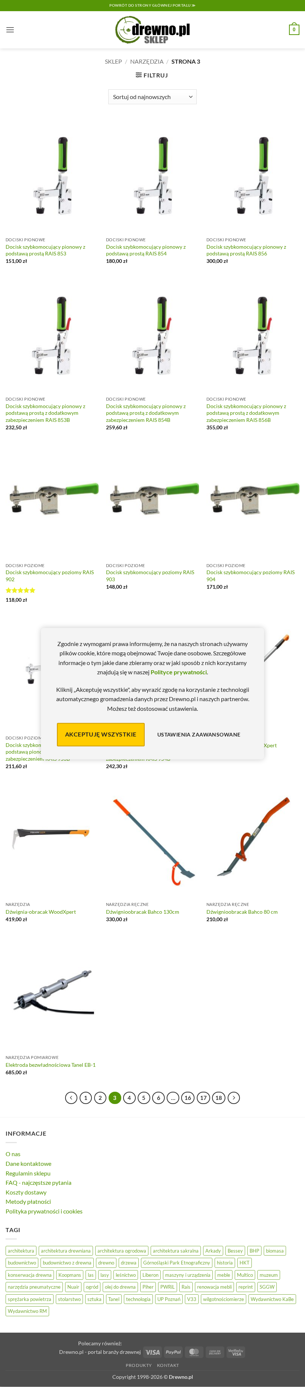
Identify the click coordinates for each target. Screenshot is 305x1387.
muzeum (269, 1275)
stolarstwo (69, 1299)
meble (223, 1275)
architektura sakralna (176, 1251)
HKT (245, 1263)
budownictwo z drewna (67, 1263)
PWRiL (167, 1287)
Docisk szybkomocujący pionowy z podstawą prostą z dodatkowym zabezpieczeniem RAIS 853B (45, 413)
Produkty (139, 1365)
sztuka (94, 1299)
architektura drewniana (66, 1251)
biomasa (275, 1251)
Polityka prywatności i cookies (44, 1211)
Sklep (113, 61)
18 (218, 1097)
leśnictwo (126, 1275)
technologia (138, 1299)
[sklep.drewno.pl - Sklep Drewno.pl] (152, 29)
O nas (13, 1153)
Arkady (213, 1251)
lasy (104, 1275)
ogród (92, 1287)
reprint (245, 1287)
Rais (186, 1287)
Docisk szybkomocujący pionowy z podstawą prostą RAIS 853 (45, 250)
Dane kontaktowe (28, 1163)
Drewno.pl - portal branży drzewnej (100, 1352)
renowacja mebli (214, 1287)
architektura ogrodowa (121, 1251)
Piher (148, 1287)
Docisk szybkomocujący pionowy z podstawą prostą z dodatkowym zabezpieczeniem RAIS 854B (146, 413)
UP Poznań (168, 1299)
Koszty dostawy (26, 1192)
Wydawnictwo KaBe (272, 1299)
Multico (245, 1275)
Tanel (113, 1299)
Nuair (73, 1287)
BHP (254, 1251)
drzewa (129, 1263)
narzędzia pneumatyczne (34, 1287)
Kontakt (168, 1365)
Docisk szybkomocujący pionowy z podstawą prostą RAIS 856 (246, 250)
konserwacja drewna (30, 1275)
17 (203, 1097)
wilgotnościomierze (223, 1299)
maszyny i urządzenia (188, 1275)
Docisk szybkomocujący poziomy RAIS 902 (50, 575)
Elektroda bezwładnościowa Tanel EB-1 (51, 1065)
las (91, 1275)
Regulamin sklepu (28, 1173)
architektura (21, 1251)
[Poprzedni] (71, 1098)
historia (225, 1263)
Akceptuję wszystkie (101, 734)
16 (187, 1097)
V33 (191, 1299)
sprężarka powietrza (29, 1299)
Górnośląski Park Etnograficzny (176, 1263)
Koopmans (69, 1275)
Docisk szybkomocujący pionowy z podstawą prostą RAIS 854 (146, 250)
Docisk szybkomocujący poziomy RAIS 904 (250, 575)
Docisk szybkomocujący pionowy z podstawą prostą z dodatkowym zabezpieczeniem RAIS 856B (246, 413)
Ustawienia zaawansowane (199, 734)
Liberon (150, 1275)
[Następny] (234, 1098)
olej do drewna (120, 1287)
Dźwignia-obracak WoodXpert (41, 912)
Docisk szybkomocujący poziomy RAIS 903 (150, 575)
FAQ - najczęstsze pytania (38, 1182)
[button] (10, 29)
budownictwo (22, 1263)
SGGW (267, 1287)
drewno (106, 1263)
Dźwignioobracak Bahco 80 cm (242, 912)
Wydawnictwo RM (27, 1311)
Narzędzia (147, 61)
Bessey (235, 1251)
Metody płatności (28, 1201)
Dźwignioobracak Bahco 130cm (142, 912)
